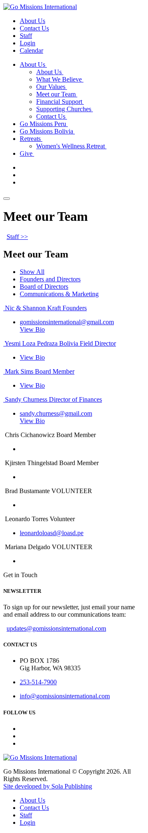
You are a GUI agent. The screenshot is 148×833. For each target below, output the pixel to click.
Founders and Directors (50, 279)
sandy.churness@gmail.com (56, 413)
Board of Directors (44, 286)
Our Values (51, 86)
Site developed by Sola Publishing (47, 786)
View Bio (32, 329)
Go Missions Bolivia (47, 131)
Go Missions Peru (44, 123)
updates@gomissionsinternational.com (56, 628)
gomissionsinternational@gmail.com (67, 321)
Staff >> (17, 236)
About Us (32, 20)
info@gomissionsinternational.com (65, 696)
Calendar (31, 50)
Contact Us (34, 28)
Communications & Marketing (59, 293)
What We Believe (59, 79)
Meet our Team (56, 94)
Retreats (31, 138)
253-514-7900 (38, 682)
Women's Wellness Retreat (71, 146)
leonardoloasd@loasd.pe (51, 532)
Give (27, 153)
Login (27, 43)
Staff (26, 35)
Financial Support (60, 101)
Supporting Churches (64, 108)
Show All (32, 271)
